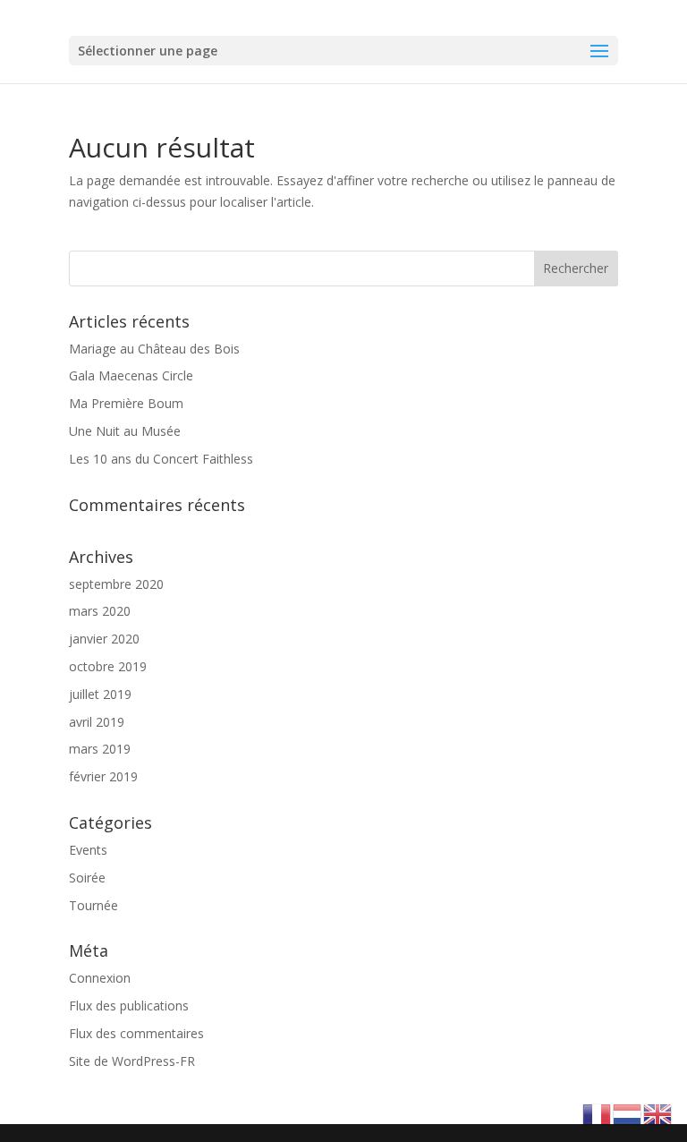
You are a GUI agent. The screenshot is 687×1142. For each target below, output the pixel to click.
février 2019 (103, 776)
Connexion (100, 977)
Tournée (93, 905)
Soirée (87, 877)
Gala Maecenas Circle (131, 375)
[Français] (597, 1112)
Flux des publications (129, 1005)
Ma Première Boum (126, 403)
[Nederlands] (628, 1112)
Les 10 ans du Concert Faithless (161, 458)
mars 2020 (100, 610)
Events (88, 849)
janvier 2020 (104, 638)
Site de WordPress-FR (132, 1061)
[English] (658, 1112)
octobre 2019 (108, 666)
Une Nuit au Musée (125, 430)
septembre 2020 (116, 583)
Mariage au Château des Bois (154, 348)
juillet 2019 (100, 694)
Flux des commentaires (136, 1033)
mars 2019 (100, 748)
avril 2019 (96, 721)
